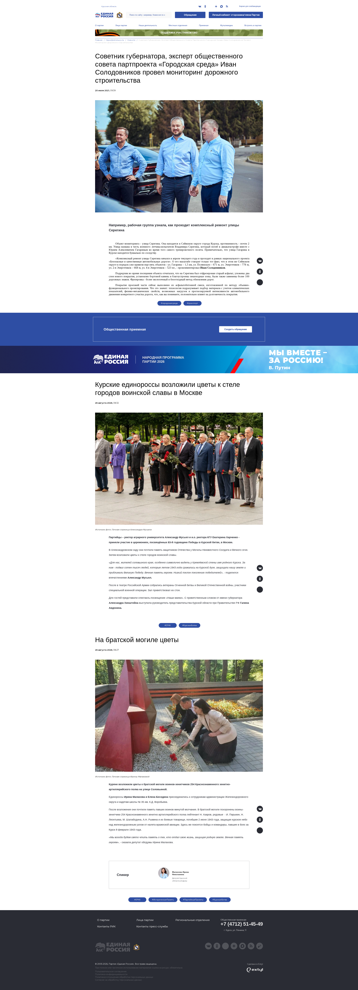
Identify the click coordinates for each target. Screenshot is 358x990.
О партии (99, 25)
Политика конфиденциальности (111, 974)
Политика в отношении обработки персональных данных (124, 977)
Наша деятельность (148, 25)
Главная (99, 40)
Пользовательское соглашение (111, 971)
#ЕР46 (168, 625)
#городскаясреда (169, 303)
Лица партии (121, 25)
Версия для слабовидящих (250, 6)
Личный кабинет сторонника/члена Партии (236, 15)
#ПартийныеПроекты (193, 900)
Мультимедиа (226, 25)
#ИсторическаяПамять (163, 900)
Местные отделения (178, 25)
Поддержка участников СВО (179, 33)
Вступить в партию (253, 25)
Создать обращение (235, 329)
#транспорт (192, 303)
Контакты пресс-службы (152, 926)
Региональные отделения (193, 920)
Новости (131, 40)
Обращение (190, 15)
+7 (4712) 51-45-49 (242, 924)
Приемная (204, 25)
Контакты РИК (106, 926)
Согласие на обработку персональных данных (118, 980)
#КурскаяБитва (189, 625)
